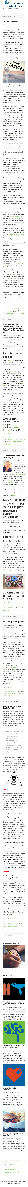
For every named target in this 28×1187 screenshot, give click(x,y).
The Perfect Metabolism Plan (16, 474)
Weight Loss (12, 691)
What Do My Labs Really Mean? (12, 1167)
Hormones (15, 310)
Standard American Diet (15, 216)
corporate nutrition (8, 482)
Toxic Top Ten (6, 926)
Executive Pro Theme (16, 1181)
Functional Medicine (8, 310)
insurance (17, 443)
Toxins (12, 926)
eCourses (5, 486)
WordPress (15, 1183)
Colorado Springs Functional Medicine (14, 4)
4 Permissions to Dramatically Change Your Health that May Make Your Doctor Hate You (13, 328)
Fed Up (9, 693)
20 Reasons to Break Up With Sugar (13, 456)
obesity (7, 695)
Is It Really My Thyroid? (9, 1169)
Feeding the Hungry (16, 693)
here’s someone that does (16, 234)
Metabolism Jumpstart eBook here (12, 488)
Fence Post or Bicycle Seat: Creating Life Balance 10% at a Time (13, 1003)
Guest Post (11, 607)
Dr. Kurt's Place (12, 925)
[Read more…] (7, 433)
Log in (19, 1183)
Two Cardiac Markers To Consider (11, 1088)
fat (9, 374)
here (13, 495)
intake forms (10, 360)
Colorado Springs (13, 308)
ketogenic (5, 444)
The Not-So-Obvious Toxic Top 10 (12, 707)
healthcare (8, 278)
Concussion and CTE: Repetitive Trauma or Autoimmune (13, 1046)
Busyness (5, 925)
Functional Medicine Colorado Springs (12, 313)
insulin (12, 135)
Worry (15, 926)
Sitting (17, 925)
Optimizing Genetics (9, 1164)
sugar (13, 48)
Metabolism (17, 609)
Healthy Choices (12, 439)
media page (10, 480)
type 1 (21, 195)
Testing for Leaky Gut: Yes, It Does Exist (13, 1134)
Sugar (23, 313)
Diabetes (20, 308)
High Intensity (11, 443)
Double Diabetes (10, 21)
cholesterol (16, 374)
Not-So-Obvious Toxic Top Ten (11, 1172)
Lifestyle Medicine (20, 439)
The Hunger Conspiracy (13, 621)
